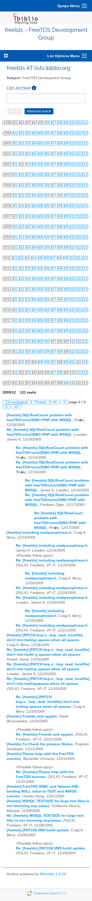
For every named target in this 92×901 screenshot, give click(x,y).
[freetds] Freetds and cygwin (32, 716)
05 (41, 133)
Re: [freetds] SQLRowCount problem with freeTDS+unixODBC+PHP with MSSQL (57, 485)
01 (16, 133)
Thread (40, 402)
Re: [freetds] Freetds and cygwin (44, 734)
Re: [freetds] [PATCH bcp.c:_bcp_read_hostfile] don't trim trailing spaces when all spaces (47, 702)
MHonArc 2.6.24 (53, 874)
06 (48, 123)
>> (16, 407)
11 (80, 123)
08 (61, 123)
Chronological (17, 402)
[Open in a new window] (34, 88)
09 (67, 123)
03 (29, 133)
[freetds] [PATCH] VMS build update (38, 830)
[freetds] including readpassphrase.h (39, 532)
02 (22, 133)
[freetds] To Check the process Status (40, 744)
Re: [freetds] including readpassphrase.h (52, 545)
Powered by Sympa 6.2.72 (49, 893)
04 (35, 133)
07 (54, 123)
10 (73, 123)
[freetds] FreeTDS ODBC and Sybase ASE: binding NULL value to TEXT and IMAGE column (43, 791)
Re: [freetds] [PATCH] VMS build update (50, 848)
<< (55, 402)
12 (86, 123)
